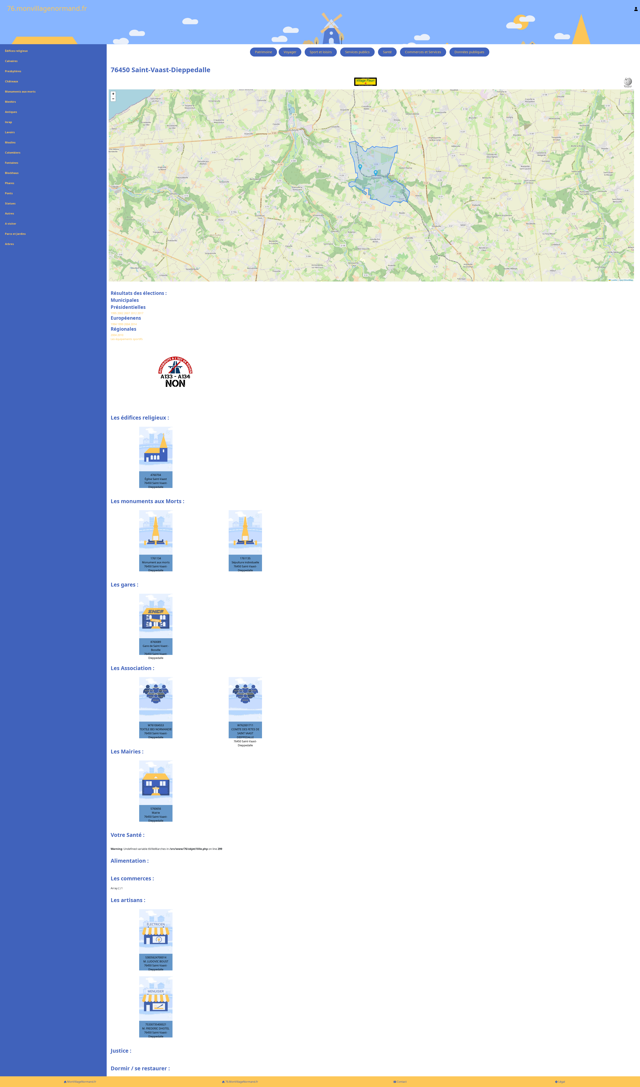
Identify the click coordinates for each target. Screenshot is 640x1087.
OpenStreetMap (626, 280)
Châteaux (11, 81)
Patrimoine (263, 52)
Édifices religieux (16, 51)
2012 (134, 313)
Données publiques (469, 52)
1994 (114, 324)
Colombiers (12, 152)
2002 (120, 313)
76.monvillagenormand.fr (47, 8)
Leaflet (614, 280)
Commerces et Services (423, 52)
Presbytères (13, 71)
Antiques (11, 112)
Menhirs (10, 102)
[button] (375, 173)
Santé (387, 52)
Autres (9, 213)
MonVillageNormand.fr (81, 1081)
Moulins (10, 142)
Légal (561, 1081)
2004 (127, 324)
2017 (140, 313)
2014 (134, 324)
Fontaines (11, 163)
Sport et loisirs (321, 52)
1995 (114, 313)
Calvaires (11, 61)
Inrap (8, 122)
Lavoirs (10, 132)
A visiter (10, 223)
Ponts (9, 193)
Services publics (357, 52)
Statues (10, 203)
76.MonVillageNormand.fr (241, 1081)
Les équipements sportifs (127, 339)
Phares (9, 183)
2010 (120, 335)
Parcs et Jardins (15, 234)
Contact (401, 1081)
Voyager (290, 52)
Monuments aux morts (20, 91)
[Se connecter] (636, 8)
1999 (120, 324)
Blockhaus (11, 173)
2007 (127, 313)
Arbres (9, 244)
